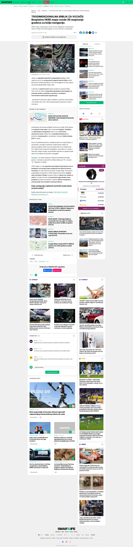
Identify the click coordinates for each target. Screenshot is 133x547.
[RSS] (99, 114)
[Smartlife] (6, 2)
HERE (31, 261)
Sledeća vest (66, 255)
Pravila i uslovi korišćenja (62, 538)
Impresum (48, 538)
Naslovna (33, 10)
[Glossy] (87, 535)
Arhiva (91, 538)
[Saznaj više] (102, 119)
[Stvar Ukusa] (66, 535)
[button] (75, 32)
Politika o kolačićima (74, 538)
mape (35, 261)
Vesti (39, 10)
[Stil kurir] (82, 535)
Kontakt (53, 538)
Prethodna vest (38, 255)
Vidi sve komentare (52, 372)
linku (35, 157)
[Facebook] (83, 114)
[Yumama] (59, 535)
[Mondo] (40, 535)
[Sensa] (78, 535)
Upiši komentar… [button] (39, 367)
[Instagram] (91, 114)
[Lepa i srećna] (52, 535)
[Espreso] (93, 535)
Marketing (42, 538)
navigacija (42, 261)
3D (47, 261)
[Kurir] (47, 535)
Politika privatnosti (84, 538)
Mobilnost (44, 10)
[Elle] (72, 535)
